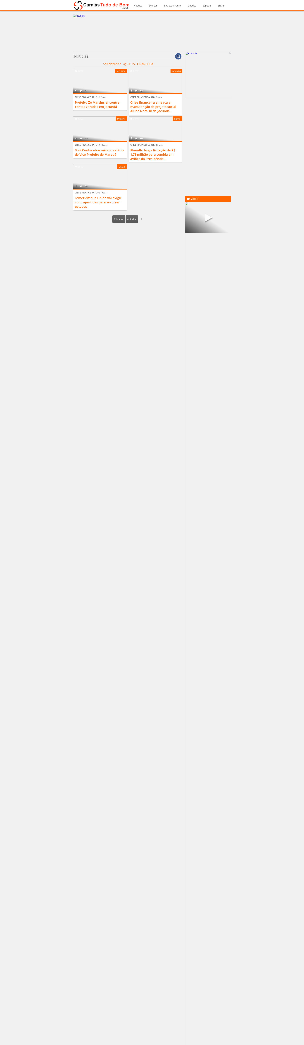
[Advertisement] (208, 148)
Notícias (138, 5)
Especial (207, 5)
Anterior (131, 219)
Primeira (118, 219)
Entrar (221, 5)
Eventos (153, 5)
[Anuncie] (152, 50)
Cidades (192, 5)
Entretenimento (172, 5)
